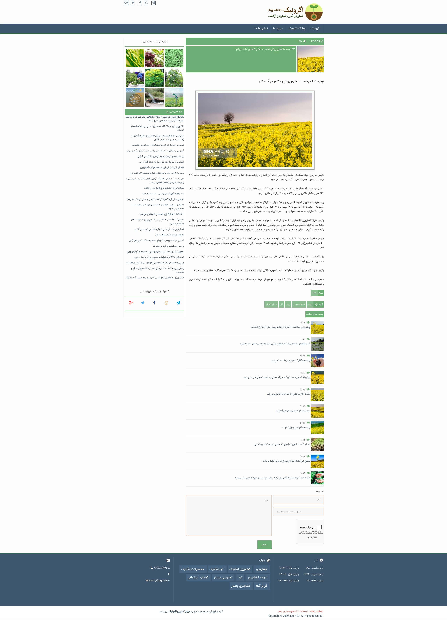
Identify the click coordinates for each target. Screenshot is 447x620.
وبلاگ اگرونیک (296, 28)
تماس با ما (261, 28)
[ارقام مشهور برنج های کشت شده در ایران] (135, 58)
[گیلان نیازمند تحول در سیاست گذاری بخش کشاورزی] (135, 78)
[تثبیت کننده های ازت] (174, 58)
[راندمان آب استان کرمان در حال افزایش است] (154, 97)
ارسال (264, 545)
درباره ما (278, 28)
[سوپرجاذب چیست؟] (135, 97)
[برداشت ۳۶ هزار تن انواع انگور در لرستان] (154, 58)
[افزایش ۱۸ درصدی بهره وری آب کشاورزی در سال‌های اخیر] (174, 97)
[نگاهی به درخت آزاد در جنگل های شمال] (154, 78)
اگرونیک (315, 28)
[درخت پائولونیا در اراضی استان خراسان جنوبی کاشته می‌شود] (174, 78)
